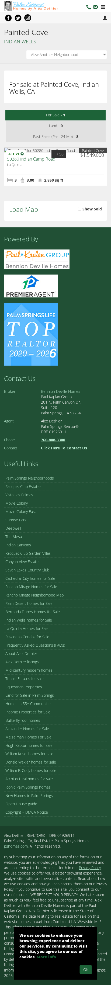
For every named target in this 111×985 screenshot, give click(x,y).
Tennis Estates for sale (24, 678)
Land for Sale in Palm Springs (29, 695)
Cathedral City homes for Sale (30, 578)
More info (46, 956)
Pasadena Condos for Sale (27, 636)
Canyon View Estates (22, 561)
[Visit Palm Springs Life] (31, 333)
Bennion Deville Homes (60, 391)
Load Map (23, 209)
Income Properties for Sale (27, 712)
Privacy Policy (90, 867)
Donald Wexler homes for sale (30, 762)
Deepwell (13, 528)
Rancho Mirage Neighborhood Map (34, 595)
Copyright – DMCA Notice (26, 812)
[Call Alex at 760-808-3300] (88, 7)
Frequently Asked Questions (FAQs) (35, 645)
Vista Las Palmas (19, 494)
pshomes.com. (16, 846)
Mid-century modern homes (29, 670)
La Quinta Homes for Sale (26, 628)
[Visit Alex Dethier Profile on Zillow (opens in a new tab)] (31, 285)
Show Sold (91, 208)
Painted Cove (93, 150)
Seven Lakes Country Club (27, 570)
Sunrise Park (15, 519)
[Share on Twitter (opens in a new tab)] (18, 17)
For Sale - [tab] (55, 114)
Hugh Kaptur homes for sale (29, 745)
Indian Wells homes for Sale (28, 620)
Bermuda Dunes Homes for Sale (32, 611)
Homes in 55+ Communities (29, 703)
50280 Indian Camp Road (31, 159)
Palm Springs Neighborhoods (29, 478)
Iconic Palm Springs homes (28, 787)
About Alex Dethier (21, 653)
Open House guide (21, 803)
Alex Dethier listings (22, 661)
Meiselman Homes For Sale (28, 737)
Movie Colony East (20, 511)
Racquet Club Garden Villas (28, 553)
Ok (85, 969)
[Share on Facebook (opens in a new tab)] (8, 17)
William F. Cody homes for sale (30, 770)
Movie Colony (16, 503)
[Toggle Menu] (103, 7)
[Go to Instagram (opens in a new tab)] (27, 17)
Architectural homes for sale (29, 778)
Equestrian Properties (23, 686)
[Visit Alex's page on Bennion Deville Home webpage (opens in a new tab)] (37, 258)
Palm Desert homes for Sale (29, 603)
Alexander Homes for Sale (27, 728)
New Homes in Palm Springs (29, 795)
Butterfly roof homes (22, 720)
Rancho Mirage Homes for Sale (31, 586)
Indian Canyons (18, 544)
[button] (95, 7)
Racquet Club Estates (23, 486)
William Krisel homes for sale (29, 753)
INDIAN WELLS (20, 41)
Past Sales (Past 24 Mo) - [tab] (55, 136)
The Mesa (13, 536)
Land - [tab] (56, 125)
